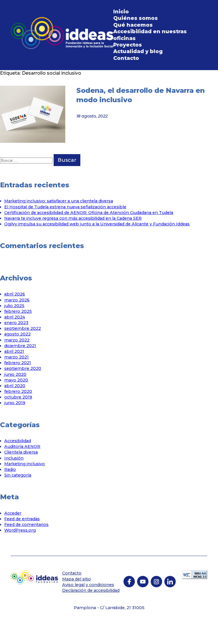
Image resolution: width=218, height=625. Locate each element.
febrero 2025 (18, 311)
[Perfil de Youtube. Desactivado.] (142, 581)
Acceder (12, 513)
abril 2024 (14, 317)
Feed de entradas (22, 518)
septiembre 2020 (22, 368)
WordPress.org (20, 530)
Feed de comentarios (26, 524)
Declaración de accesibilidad (91, 590)
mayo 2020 (16, 380)
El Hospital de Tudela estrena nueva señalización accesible (65, 206)
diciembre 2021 (20, 345)
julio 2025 (14, 305)
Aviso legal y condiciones (88, 584)
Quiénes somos (135, 18)
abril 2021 (14, 351)
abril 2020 (14, 385)
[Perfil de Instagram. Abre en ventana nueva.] (156, 581)
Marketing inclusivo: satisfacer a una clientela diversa (58, 201)
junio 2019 (14, 402)
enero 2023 (16, 322)
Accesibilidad (17, 440)
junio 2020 (15, 374)
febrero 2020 (18, 391)
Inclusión (14, 458)
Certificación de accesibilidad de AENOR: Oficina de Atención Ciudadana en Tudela (88, 212)
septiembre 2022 (22, 328)
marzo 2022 (17, 340)
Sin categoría (17, 475)
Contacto (126, 58)
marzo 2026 (17, 300)
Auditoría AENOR (22, 446)
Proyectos (127, 45)
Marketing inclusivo (24, 463)
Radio (10, 469)
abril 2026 (14, 294)
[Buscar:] (27, 160)
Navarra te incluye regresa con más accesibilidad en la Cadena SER (73, 218)
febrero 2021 (17, 362)
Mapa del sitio (76, 579)
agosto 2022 (17, 334)
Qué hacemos (133, 25)
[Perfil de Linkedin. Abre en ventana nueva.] (170, 581)
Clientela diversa (21, 452)
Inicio (121, 12)
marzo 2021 (16, 357)
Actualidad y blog (138, 51)
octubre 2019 (18, 397)
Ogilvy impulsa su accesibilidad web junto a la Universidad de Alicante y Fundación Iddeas (97, 223)
